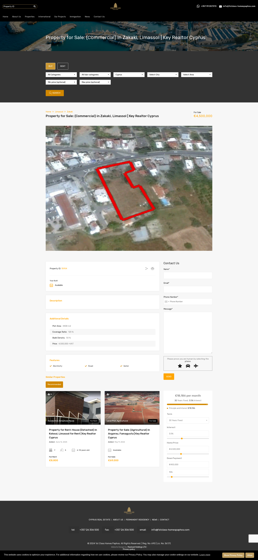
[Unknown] (167, 302)
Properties (30, 16)
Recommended (54, 384)
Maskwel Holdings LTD (137, 547)
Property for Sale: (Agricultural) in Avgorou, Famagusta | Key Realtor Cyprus (129, 433)
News (87, 16)
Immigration (75, 16)
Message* (168, 309)
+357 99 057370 (208, 6)
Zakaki (70, 111)
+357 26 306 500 (89, 529)
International (44, 16)
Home (5, 16)
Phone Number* (171, 297)
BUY (51, 66)
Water (126, 366)
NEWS (154, 520)
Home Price (172, 443)
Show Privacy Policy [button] (233, 555)
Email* (166, 283)
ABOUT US (118, 520)
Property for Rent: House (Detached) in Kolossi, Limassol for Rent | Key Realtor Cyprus (73, 433)
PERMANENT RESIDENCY (137, 520)
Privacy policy (129, 549)
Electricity (57, 366)
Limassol (59, 111)
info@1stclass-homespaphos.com (239, 6)
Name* (167, 269)
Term (169, 414)
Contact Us (99, 16)
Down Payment (174, 458)
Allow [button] (249, 555)
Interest (171, 427)
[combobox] (61, 74)
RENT (62, 66)
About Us (16, 16)
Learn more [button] (204, 555)
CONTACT (164, 520)
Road (90, 366)
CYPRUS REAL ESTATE (99, 520)
